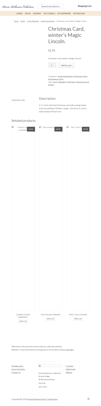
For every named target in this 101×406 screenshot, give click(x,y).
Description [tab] (18, 100)
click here (70, 349)
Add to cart (66, 65)
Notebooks (79, 13)
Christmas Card (82, 82)
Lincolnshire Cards (55, 79)
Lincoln (51, 85)
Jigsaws (37, 13)
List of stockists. (18, 369)
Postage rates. (17, 366)
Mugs (28, 13)
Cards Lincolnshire (48, 21)
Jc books (69, 366)
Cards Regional (33, 21)
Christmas (71, 82)
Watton (69, 372)
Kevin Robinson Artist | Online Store (42, 399)
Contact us (16, 372)
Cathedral (62, 82)
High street (70, 369)
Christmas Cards (80, 76)
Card (55, 82)
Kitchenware (64, 13)
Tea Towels (49, 13)
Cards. (19, 13)
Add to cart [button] (23, 321)
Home (16, 21)
